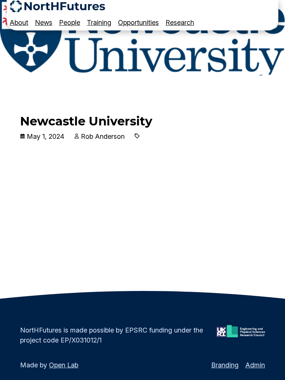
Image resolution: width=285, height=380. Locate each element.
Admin (255, 365)
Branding (225, 365)
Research (180, 22)
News (43, 22)
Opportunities (138, 22)
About (19, 22)
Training (99, 22)
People (69, 22)
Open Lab (63, 365)
